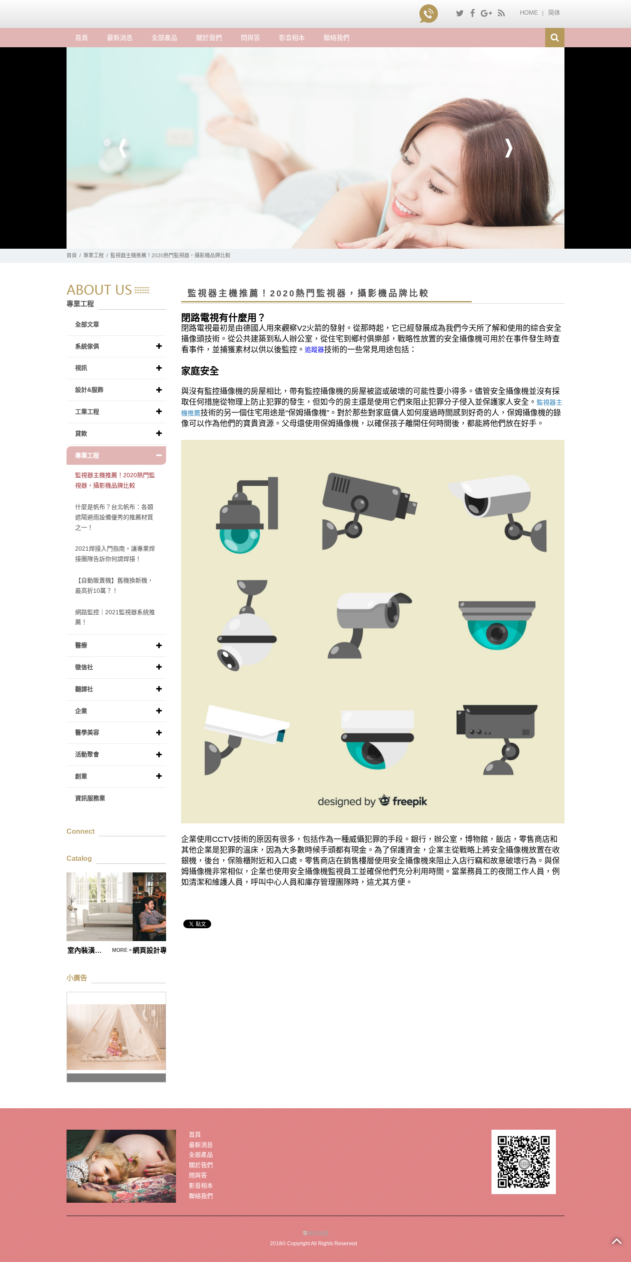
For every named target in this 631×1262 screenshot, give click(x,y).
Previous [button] (122, 148)
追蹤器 (314, 349)
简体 (554, 12)
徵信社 (84, 667)
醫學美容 (87, 732)
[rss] (501, 13)
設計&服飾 (89, 389)
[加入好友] (523, 1161)
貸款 (81, 433)
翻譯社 (84, 689)
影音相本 (292, 37)
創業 (81, 776)
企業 (81, 710)
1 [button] (309, 244)
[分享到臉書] (472, 13)
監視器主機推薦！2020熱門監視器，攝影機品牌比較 (115, 480)
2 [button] (322, 244)
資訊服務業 (90, 798)
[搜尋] (554, 37)
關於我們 (209, 37)
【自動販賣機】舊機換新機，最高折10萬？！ (114, 585)
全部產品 (164, 37)
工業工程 (87, 411)
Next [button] (509, 148)
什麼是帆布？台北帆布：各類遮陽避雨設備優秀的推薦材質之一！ (114, 517)
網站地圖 (318, 1234)
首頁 (81, 37)
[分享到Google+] (486, 13)
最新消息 (120, 37)
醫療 (81, 645)
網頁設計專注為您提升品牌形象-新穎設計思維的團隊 (103, 950)
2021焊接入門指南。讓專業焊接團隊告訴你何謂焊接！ (115, 553)
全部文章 (87, 324)
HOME (529, 12)
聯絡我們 (336, 37)
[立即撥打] (430, 12)
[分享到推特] (460, 13)
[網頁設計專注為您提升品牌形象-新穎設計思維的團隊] (116, 906)
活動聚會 (87, 754)
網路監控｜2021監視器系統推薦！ (115, 617)
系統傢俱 (87, 346)
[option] (315, 148)
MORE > (155, 950)
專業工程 (93, 256)
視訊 (81, 367)
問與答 (250, 37)
